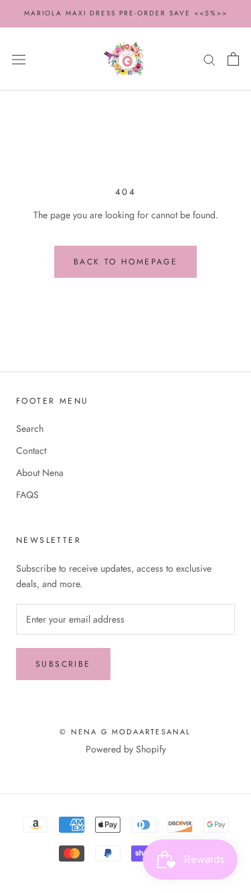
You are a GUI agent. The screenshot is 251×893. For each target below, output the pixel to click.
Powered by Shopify (126, 749)
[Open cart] (233, 59)
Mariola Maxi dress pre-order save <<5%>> (126, 13)
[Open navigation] (18, 59)
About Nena (40, 472)
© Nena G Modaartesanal (125, 731)
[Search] (209, 59)
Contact (31, 450)
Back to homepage (125, 262)
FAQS (27, 494)
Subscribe (63, 664)
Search (30, 428)
